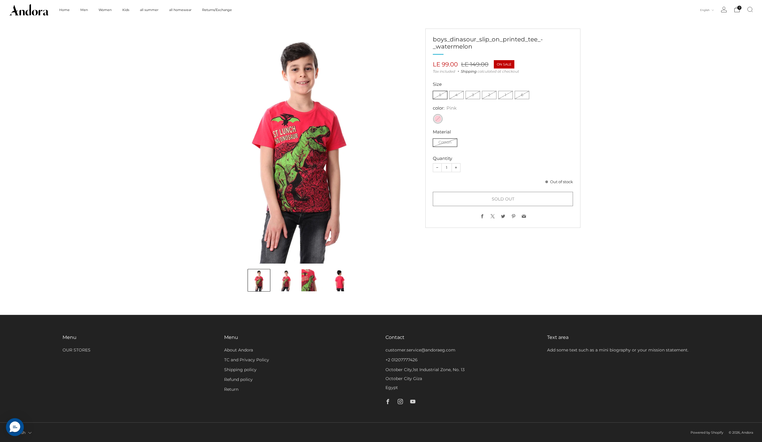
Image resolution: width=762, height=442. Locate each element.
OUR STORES (76, 350)
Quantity (442, 158)
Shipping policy (240, 369)
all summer (149, 10)
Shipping (469, 71)
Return (231, 389)
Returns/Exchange (217, 10)
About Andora (238, 350)
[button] (15, 427)
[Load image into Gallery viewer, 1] (259, 280)
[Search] (750, 10)
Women (105, 10)
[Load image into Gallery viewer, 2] (285, 280)
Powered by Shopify (707, 432)
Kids (125, 10)
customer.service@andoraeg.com (420, 350)
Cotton (445, 142)
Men (84, 10)
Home (64, 10)
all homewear (180, 10)
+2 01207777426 (401, 359)
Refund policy (238, 379)
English (705, 10)
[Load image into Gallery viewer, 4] (339, 280)
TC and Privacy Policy (246, 359)
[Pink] (438, 119)
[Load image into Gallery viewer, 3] (312, 280)
